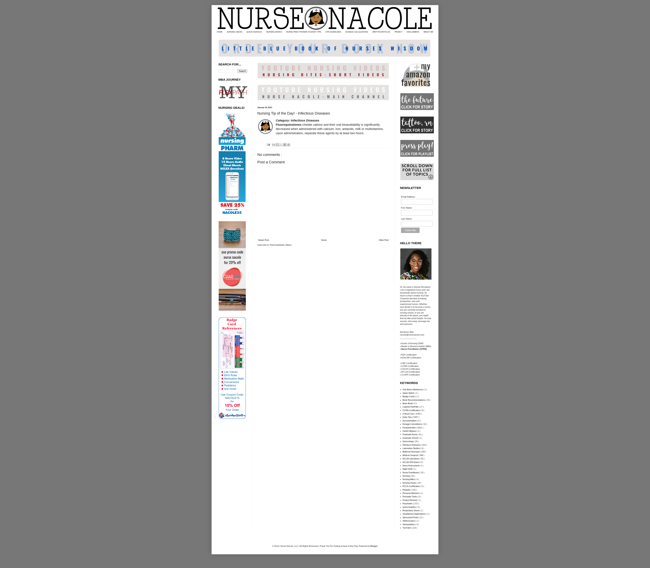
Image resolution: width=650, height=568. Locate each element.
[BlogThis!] (277, 144)
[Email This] (273, 144)
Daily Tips (407, 417)
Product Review (410, 500)
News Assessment (411, 465)
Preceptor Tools (410, 496)
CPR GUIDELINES (333, 32)
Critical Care (409, 414)
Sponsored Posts (411, 517)
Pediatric (407, 490)
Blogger (373, 546)
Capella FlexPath (411, 407)
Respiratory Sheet (411, 510)
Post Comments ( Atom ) (281, 245)
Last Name (406, 219)
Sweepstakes (409, 524)
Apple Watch (409, 393)
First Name (406, 208)
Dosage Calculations (412, 424)
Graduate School (411, 438)
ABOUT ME (428, 32)
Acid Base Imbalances (413, 389)
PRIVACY (398, 32)
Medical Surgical (410, 455)
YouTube (407, 528)
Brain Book (408, 403)
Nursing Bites (409, 479)
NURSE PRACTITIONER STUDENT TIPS (303, 32)
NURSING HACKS (234, 32)
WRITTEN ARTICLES (381, 32)
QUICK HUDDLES (254, 32)
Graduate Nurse (410, 434)
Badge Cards (409, 396)
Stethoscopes (409, 521)
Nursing (406, 476)
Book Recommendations (414, 400)
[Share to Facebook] (285, 144)
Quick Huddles (410, 507)
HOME (219, 32)
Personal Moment (411, 493)
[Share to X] (281, 144)
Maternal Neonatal (411, 452)
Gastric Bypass (410, 431)
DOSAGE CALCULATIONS (356, 32)
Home (324, 240)
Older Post (383, 240)
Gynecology (408, 441)
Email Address (408, 197)
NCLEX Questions (411, 459)
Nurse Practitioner (411, 472)
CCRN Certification (412, 410)
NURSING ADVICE (274, 32)
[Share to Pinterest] (288, 144)
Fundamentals (409, 428)
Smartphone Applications (414, 514)
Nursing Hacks (410, 483)
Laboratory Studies (411, 448)
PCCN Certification (411, 486)
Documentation (410, 421)
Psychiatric (408, 503)
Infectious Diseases (412, 445)
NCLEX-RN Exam (411, 462)
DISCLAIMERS (413, 32)
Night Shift (408, 469)
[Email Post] (268, 145)
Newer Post (263, 240)
